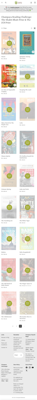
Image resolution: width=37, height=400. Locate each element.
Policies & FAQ (5, 337)
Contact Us (4, 347)
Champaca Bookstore (20, 397)
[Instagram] (30, 367)
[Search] (6, 2)
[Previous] (13, 326)
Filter (5, 28)
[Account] (31, 2)
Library (3, 340)
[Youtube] (33, 367)
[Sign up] (21, 355)
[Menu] (2, 3)
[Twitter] (27, 370)
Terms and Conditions (4, 344)
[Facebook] (27, 367)
